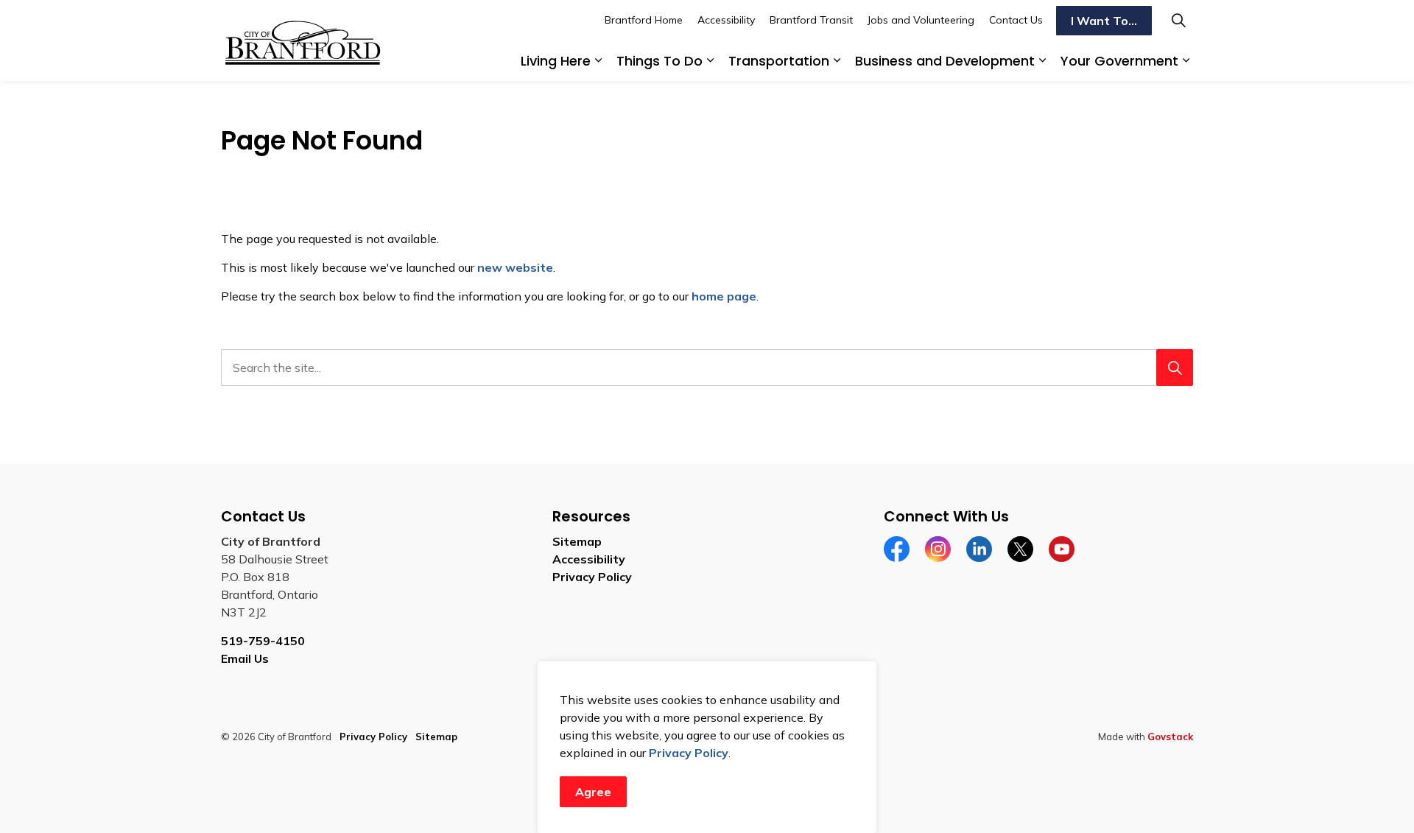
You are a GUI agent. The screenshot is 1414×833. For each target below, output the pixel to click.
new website (515, 267)
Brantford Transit (811, 20)
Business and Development (945, 61)
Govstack (1170, 736)
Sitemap (577, 541)
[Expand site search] (1178, 20)
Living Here (556, 61)
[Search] (1174, 367)
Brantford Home (644, 20)
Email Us (245, 658)
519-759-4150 (263, 640)
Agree (593, 791)
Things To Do (659, 61)
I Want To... (1104, 20)
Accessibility (726, 20)
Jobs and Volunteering (921, 20)
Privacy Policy (688, 752)
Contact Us (1016, 20)
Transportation (778, 61)
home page (724, 296)
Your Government (1119, 61)
